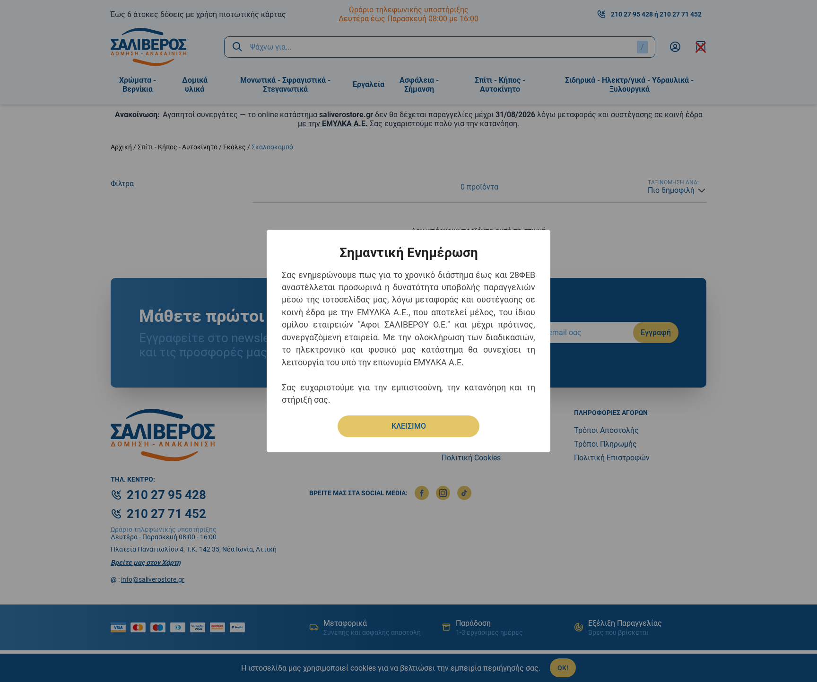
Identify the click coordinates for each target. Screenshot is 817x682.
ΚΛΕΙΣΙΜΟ (408, 426)
